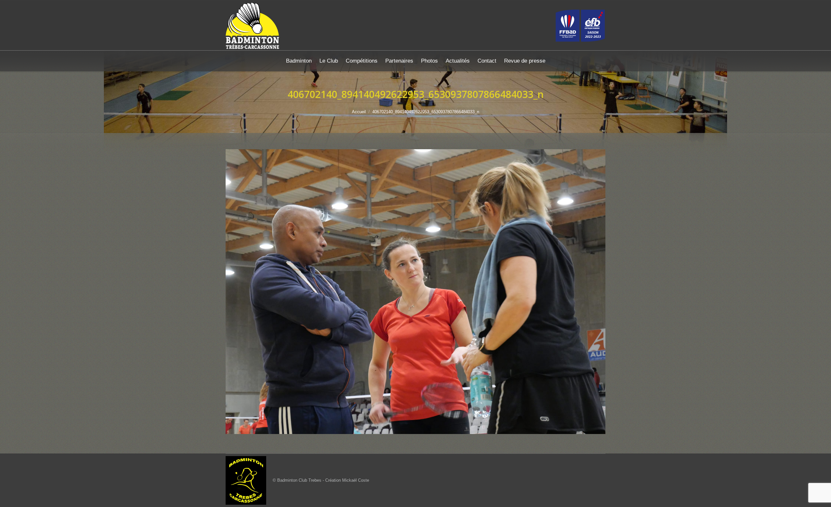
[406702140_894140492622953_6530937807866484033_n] (415, 291)
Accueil (359, 111)
